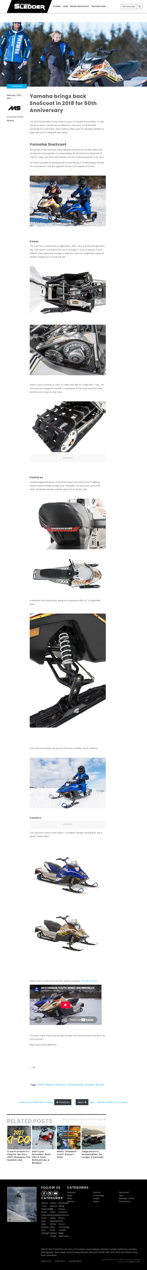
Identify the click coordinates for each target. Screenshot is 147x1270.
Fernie (44, 1218)
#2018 (40, 1084)
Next (81, 1102)
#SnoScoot (61, 1084)
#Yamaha (89, 1084)
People (53, 1236)
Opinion (53, 1233)
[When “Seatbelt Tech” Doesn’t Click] (69, 1137)
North (52, 1230)
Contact (60, 1261)
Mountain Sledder (16, 117)
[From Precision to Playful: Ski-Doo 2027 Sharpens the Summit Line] (19, 1137)
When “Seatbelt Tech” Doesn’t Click (67, 1154)
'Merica (44, 1203)
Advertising (75, 1261)
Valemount (63, 1236)
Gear (65, 6)
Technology (63, 1227)
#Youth (100, 1084)
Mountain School (79, 6)
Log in (138, 1260)
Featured (45, 1215)
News (52, 1227)
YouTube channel (88, 981)
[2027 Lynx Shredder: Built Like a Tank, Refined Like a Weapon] (44, 1137)
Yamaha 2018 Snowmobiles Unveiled (36, 1102)
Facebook (44, 1193)
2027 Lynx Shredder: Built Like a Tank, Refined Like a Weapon (41, 1157)
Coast (44, 1206)
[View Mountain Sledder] (14, 107)
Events (44, 1212)
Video (69, 1198)
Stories (57, 6)
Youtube (55, 1193)
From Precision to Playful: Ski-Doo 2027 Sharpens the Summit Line (18, 1155)
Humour (53, 1206)
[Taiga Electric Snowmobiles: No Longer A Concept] (93, 1137)
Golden (53, 1203)
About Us (46, 1261)
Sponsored (63, 1215)
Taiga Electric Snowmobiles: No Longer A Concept (93, 1154)
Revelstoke (63, 1203)
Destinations (98, 6)
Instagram (49, 1193)
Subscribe (130, 6)
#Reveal (49, 1084)
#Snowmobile (75, 1084)
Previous (64, 1102)
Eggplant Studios (135, 1262)
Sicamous (62, 1212)
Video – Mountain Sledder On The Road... (109, 1102)
